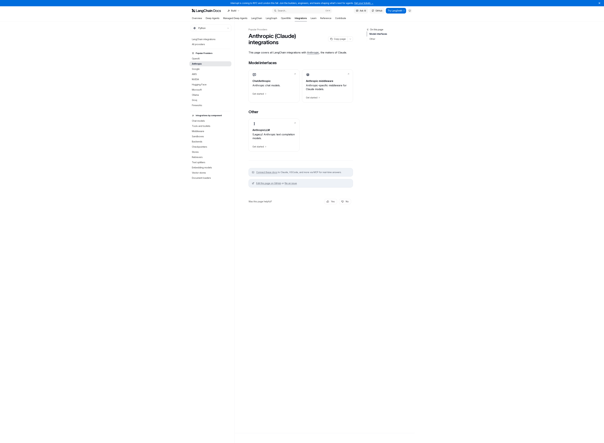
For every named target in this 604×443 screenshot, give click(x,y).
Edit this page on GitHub (268, 183)
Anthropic (313, 52)
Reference (325, 18)
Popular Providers (258, 29)
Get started (258, 93)
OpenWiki (286, 18)
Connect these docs (266, 172)
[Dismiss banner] (599, 3)
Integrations (301, 18)
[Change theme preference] (409, 10)
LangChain (256, 18)
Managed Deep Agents (235, 18)
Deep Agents (212, 18)
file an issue (291, 183)
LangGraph (271, 18)
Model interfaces (378, 34)
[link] (274, 85)
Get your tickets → (363, 3)
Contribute (340, 18)
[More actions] (350, 39)
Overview (197, 18)
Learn (313, 18)
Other (372, 39)
